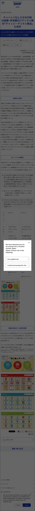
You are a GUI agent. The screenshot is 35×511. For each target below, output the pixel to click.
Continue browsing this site (16, 265)
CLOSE (29, 242)
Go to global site (13, 259)
